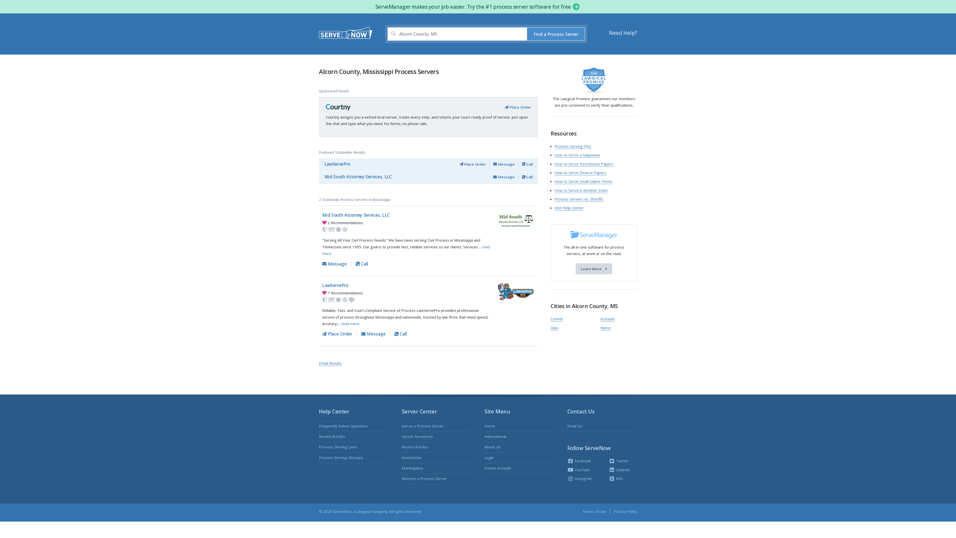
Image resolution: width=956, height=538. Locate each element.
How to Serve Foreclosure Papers (583, 163)
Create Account (497, 468)
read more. (350, 323)
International (495, 436)
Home (489, 425)
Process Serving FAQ (572, 146)
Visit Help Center (569, 207)
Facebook (582, 460)
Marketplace (412, 468)
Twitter (622, 460)
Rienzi (605, 327)
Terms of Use (594, 511)
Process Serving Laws (338, 446)
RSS (619, 478)
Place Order (520, 107)
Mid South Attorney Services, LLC (358, 177)
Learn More (591, 268)
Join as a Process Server (423, 425)
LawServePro (337, 164)
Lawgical (364, 511)
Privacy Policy (625, 511)
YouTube (582, 469)
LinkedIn (622, 469)
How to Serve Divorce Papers (580, 172)
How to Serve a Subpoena (577, 154)
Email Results (330, 363)
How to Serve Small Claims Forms (583, 181)
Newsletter (412, 457)
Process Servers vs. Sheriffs (578, 199)
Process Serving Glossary (341, 457)
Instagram (583, 478)
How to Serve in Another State (581, 190)
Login (489, 457)
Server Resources (417, 436)
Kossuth (607, 318)
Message (505, 164)
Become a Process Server (424, 478)
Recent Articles (332, 436)
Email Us (574, 425)
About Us (492, 446)
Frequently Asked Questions (343, 425)
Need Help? (623, 32)
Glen (554, 327)
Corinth (557, 318)
